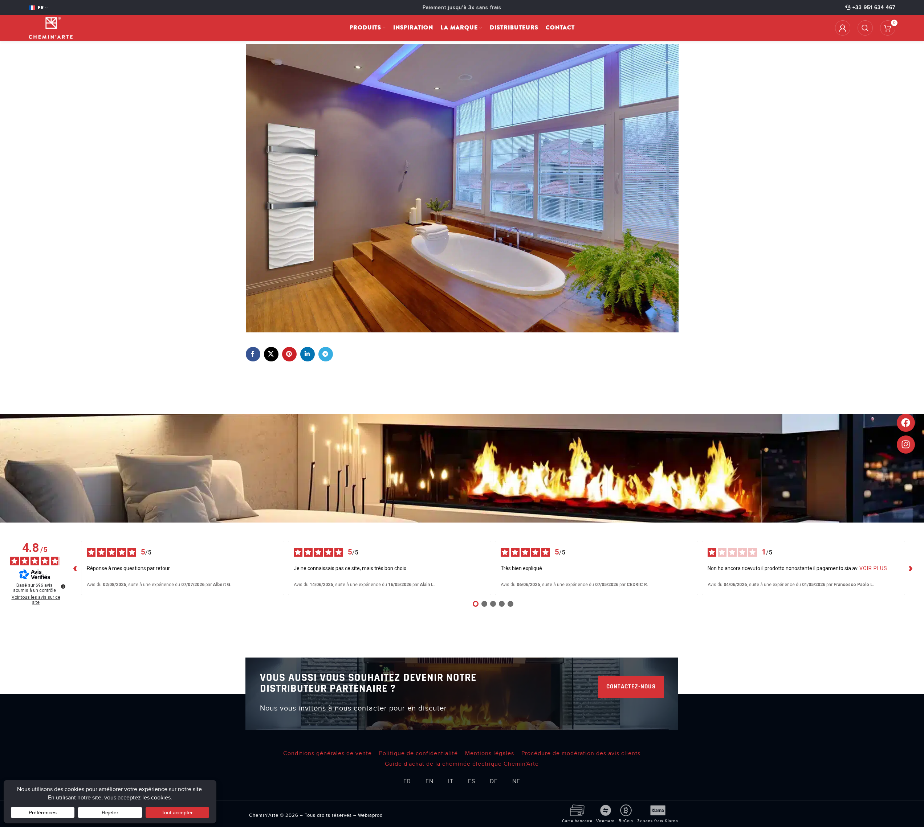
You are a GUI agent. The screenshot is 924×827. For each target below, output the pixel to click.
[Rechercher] (865, 28)
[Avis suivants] (911, 568)
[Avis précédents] (75, 568)
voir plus (873, 568)
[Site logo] (51, 27)
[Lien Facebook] (253, 354)
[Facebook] (906, 423)
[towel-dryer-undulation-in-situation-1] (462, 187)
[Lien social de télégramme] (325, 354)
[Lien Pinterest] (289, 354)
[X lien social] (271, 354)
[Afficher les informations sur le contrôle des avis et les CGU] (63, 586)
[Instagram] (906, 444)
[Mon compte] (842, 28)
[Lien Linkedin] (307, 354)
